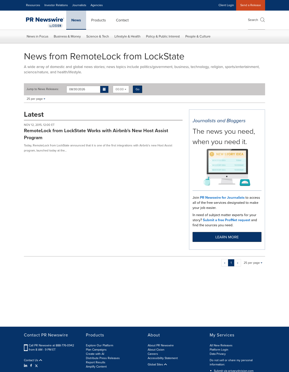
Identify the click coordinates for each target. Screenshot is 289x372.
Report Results (95, 362)
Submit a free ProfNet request (226, 220)
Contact (122, 20)
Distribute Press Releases (103, 358)
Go (137, 89)
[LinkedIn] (26, 366)
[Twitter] (36, 366)
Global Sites (156, 364)
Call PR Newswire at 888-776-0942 (51, 345)
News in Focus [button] (37, 36)
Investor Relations (56, 5)
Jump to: (42, 89)
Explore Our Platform (99, 345)
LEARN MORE (227, 237)
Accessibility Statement (163, 358)
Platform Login (219, 349)
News (76, 20)
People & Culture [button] (198, 36)
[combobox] (121, 89)
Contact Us (31, 360)
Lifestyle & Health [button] (127, 36)
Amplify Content (96, 366)
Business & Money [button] (67, 36)
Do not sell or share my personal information (231, 362)
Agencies (97, 5)
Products (98, 20)
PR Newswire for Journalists (222, 197)
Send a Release (250, 5)
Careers (153, 354)
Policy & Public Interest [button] (163, 36)
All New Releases (221, 345)
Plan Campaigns (96, 349)
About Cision (156, 349)
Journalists (79, 5)
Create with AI (95, 354)
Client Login (226, 5)
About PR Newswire (161, 345)
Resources (33, 5)
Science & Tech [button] (97, 36)
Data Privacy (218, 354)
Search (253, 19)
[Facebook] (31, 366)
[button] (104, 89)
